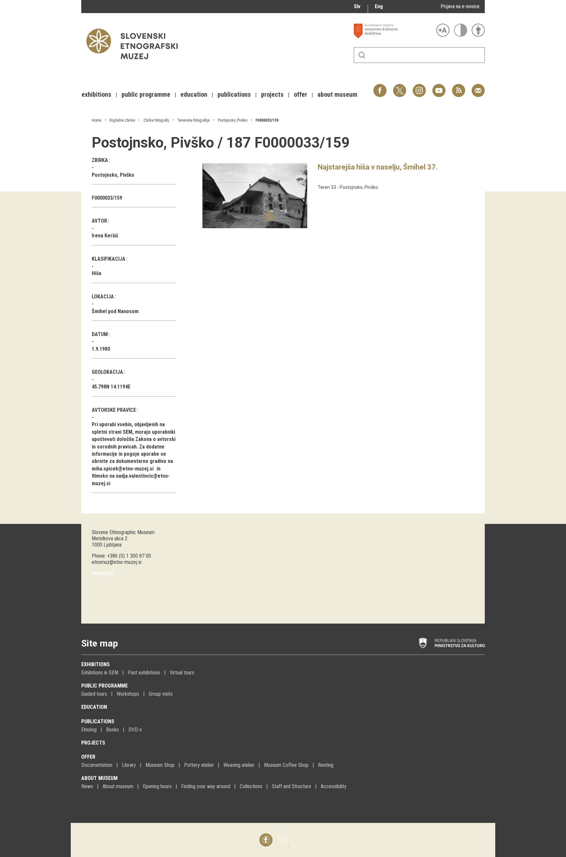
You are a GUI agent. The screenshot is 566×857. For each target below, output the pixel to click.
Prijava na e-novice (460, 6)
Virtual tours (182, 672)
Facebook (380, 87)
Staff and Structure (291, 786)
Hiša (96, 273)
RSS (457, 87)
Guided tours (94, 694)
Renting (325, 765)
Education (94, 707)
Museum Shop (160, 765)
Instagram (419, 87)
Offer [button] (300, 94)
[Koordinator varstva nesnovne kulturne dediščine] (393, 31)
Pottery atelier (199, 765)
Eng (379, 6)
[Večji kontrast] (460, 30)
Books (112, 730)
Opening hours (157, 786)
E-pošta (478, 87)
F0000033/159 (266, 120)
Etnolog (89, 730)
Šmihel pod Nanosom (115, 311)
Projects (93, 743)
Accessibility (334, 786)
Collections (251, 786)
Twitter (399, 87)
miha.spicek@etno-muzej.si (123, 469)
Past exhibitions (144, 672)
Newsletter (103, 573)
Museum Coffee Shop (286, 765)
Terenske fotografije (193, 120)
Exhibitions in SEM (99, 672)
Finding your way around (205, 786)
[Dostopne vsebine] (478, 30)
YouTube (438, 87)
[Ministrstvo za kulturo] (452, 643)
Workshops (128, 694)
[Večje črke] (442, 30)
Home (96, 120)
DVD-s (135, 730)
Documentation (96, 765)
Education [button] (193, 94)
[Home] (135, 62)
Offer (88, 757)
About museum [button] (337, 94)
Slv (357, 6)
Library (129, 765)
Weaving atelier (239, 765)
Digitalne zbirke (122, 120)
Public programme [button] (146, 94)
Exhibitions (95, 664)
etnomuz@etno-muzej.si (117, 562)
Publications (97, 721)
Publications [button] (234, 94)
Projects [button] (272, 94)
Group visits (161, 694)
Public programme (104, 686)
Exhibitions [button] (96, 94)
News (87, 786)
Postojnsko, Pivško (232, 120)
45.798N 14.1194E (111, 387)
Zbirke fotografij (156, 120)
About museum (99, 778)
